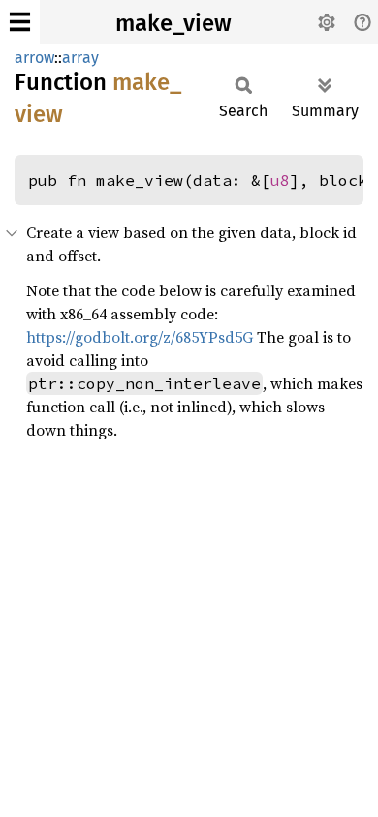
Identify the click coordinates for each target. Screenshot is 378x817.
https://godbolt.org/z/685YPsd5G (139, 337)
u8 (280, 180)
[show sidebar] (20, 22)
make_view (173, 23)
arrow (34, 57)
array (80, 57)
